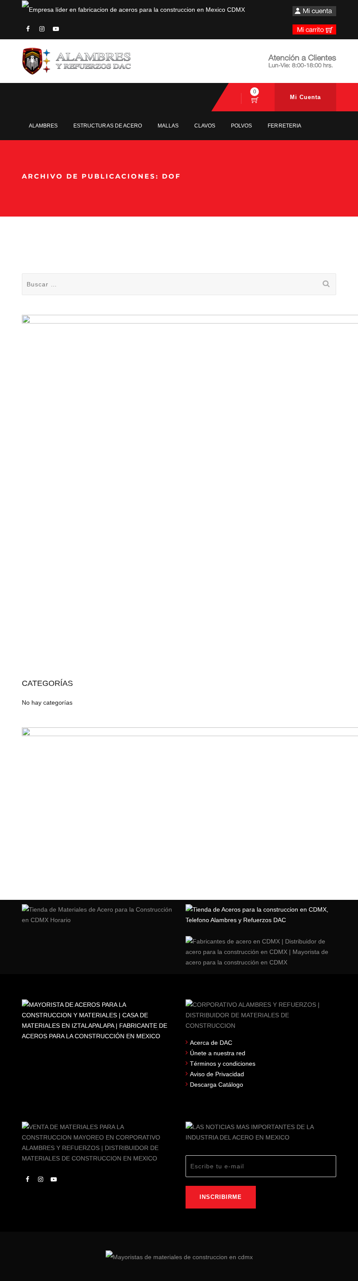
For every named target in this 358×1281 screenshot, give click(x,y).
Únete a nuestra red (217, 1053)
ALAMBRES (43, 126)
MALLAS (168, 126)
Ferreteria (284, 126)
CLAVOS (204, 126)
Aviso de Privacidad (217, 1074)
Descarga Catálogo (216, 1084)
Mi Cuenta (305, 97)
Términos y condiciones (222, 1063)
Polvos (241, 126)
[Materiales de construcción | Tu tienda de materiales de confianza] (76, 61)
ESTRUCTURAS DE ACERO (107, 126)
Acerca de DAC (211, 1042)
